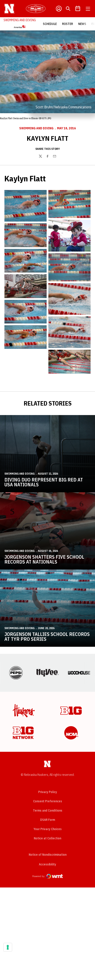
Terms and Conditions (47, 810)
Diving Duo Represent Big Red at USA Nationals (43, 482)
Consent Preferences (47, 801)
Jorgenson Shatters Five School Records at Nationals (44, 559)
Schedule (50, 24)
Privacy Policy (47, 792)
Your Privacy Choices (48, 829)
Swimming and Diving (36, 128)
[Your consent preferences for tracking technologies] (8, 947)
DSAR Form (47, 820)
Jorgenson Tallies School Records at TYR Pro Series (47, 636)
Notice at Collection (47, 838)
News (82, 24)
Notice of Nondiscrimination (47, 855)
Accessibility (47, 864)
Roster (67, 24)
